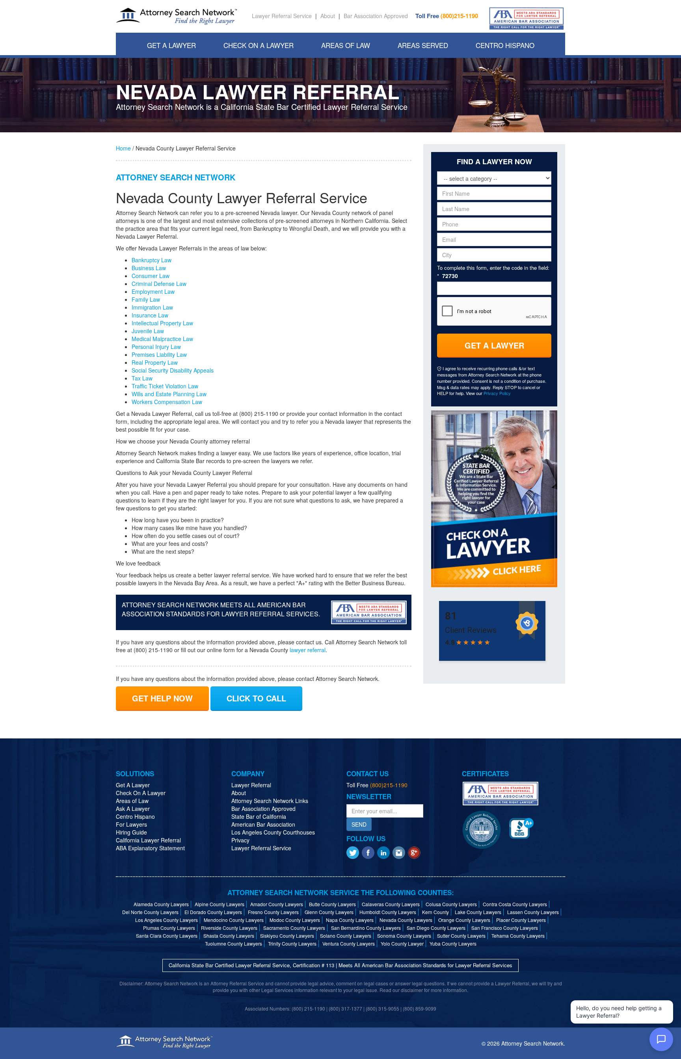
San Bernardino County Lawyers (366, 927)
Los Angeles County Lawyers (166, 919)
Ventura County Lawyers (348, 943)
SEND (359, 824)
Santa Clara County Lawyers (166, 935)
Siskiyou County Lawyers (287, 935)
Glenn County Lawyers (329, 912)
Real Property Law (155, 362)
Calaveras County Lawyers (391, 904)
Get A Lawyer (171, 45)
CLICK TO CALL (256, 698)
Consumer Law (150, 276)
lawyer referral (308, 650)
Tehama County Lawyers (518, 935)
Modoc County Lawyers (295, 919)
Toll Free (446, 15)
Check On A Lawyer (258, 45)
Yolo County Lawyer (402, 943)
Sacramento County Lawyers (294, 927)
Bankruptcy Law (151, 260)
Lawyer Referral (251, 785)
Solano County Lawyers (345, 935)
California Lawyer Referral (148, 840)
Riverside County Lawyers (229, 927)
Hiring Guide (131, 832)
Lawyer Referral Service (282, 16)
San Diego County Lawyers (436, 927)
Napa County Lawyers (350, 919)
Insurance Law (150, 315)
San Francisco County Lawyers (504, 927)
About (327, 16)
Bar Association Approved (376, 16)
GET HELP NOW (162, 698)
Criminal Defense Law (159, 283)
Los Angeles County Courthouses (273, 832)
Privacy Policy (497, 393)
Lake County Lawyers (478, 912)
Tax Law (142, 378)
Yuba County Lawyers (453, 943)
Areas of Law (132, 801)
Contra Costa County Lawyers (515, 904)
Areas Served (423, 45)
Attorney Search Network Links (269, 801)
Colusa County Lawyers (451, 904)
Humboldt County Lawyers (387, 912)
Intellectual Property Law (162, 323)
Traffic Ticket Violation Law (165, 386)
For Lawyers (131, 824)
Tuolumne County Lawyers (233, 943)
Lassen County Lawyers (533, 912)
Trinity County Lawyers (292, 943)
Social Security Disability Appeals (173, 370)
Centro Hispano (505, 45)
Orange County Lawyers (464, 919)
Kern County (435, 912)
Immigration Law (152, 307)
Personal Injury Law (156, 347)
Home (123, 148)
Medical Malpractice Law (162, 339)
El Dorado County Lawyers (213, 912)
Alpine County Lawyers (219, 904)
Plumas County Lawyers (169, 927)
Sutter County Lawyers (461, 935)
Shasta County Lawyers (228, 935)
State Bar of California (258, 816)
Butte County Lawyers (332, 904)
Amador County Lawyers (276, 904)
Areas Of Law (345, 45)
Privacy (240, 840)
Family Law (146, 299)
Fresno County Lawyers (273, 912)
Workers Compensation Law (167, 402)
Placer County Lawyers (521, 919)
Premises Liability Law (159, 354)
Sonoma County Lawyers (404, 935)
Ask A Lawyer (133, 808)
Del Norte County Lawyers (150, 912)
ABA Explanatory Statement (150, 848)
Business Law (149, 268)
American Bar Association (263, 824)
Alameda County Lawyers (161, 904)
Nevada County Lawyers (406, 919)
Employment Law (153, 291)
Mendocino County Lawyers (234, 919)
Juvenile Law (148, 331)
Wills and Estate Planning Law (169, 394)
